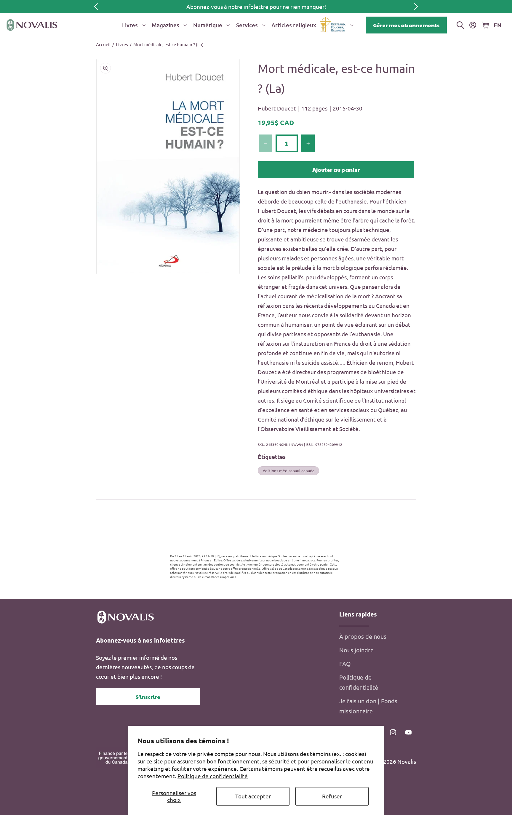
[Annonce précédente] (96, 6)
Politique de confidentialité (212, 775)
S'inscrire (147, 696)
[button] (133, 25)
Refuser (332, 796)
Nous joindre (356, 650)
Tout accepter (253, 796)
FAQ (345, 663)
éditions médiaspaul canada (288, 470)
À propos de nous (362, 636)
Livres (122, 44)
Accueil (103, 44)
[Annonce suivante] (416, 6)
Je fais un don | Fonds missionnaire (368, 706)
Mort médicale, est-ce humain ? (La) (168, 44)
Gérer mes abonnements (406, 25)
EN (497, 25)
